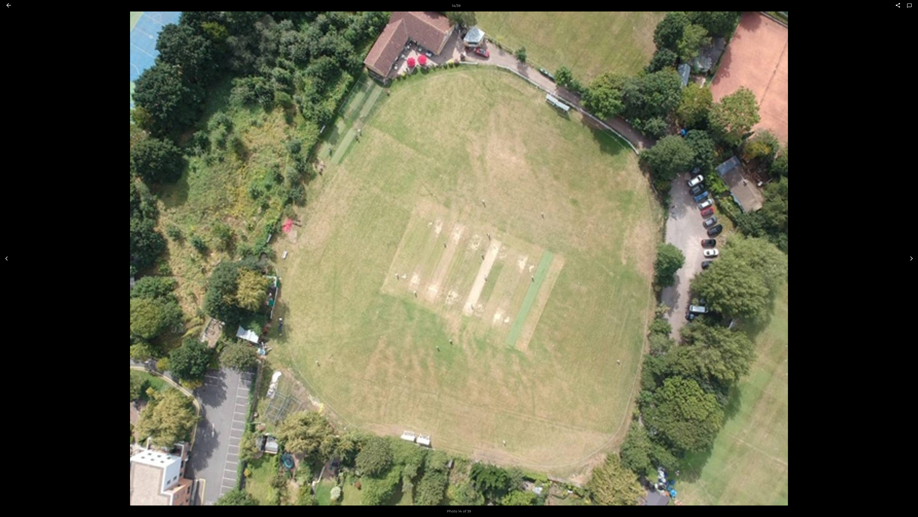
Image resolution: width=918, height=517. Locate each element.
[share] (898, 5)
